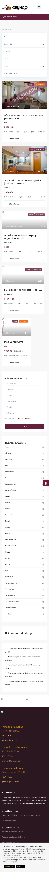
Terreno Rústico (10, 595)
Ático (7, 465)
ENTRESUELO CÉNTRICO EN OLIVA (23, 290)
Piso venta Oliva (13, 342)
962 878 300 (7, 777)
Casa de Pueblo (10, 490)
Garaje (7, 527)
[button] (39, 7)
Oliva (17, 106)
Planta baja (9, 577)
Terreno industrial (11, 583)
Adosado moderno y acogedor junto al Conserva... (22, 182)
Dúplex (7, 502)
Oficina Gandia (14, 139)
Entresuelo (8, 294)
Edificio (7, 509)
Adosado (7, 188)
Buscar (24, 426)
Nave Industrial (10, 546)
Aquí (43, 853)
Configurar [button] (9, 866)
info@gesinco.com (9, 740)
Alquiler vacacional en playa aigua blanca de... (21, 237)
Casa (7, 478)
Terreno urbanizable (12, 602)
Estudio (7, 521)
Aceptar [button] (20, 866)
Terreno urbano (10, 608)
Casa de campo (10, 484)
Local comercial (10, 540)
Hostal (7, 533)
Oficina (7, 552)
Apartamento (8, 242)
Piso (5, 122)
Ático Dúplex (9, 472)
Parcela (7, 558)
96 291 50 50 (7, 756)
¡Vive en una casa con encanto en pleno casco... (24, 117)
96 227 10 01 (7, 735)
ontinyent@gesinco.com (11, 761)
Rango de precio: (10, 418)
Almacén (8, 453)
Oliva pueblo (10, 106)
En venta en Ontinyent (30, 815)
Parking (7, 564)
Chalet (7, 496)
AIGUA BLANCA (11, 226)
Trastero (8, 614)
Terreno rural (9, 589)
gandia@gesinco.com (10, 781)
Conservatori (10, 171)
